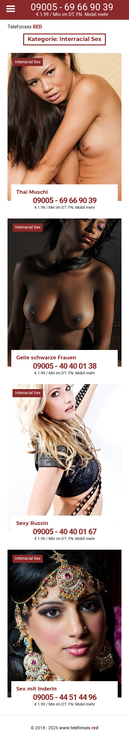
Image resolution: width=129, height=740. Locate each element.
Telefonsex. (25, 27)
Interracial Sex (27, 61)
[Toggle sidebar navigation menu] (11, 9)
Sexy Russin (32, 523)
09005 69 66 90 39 (64, 200)
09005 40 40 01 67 (64, 531)
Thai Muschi (32, 192)
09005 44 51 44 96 (64, 697)
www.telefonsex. (78, 727)
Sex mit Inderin (36, 689)
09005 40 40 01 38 (64, 366)
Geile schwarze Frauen (46, 358)
